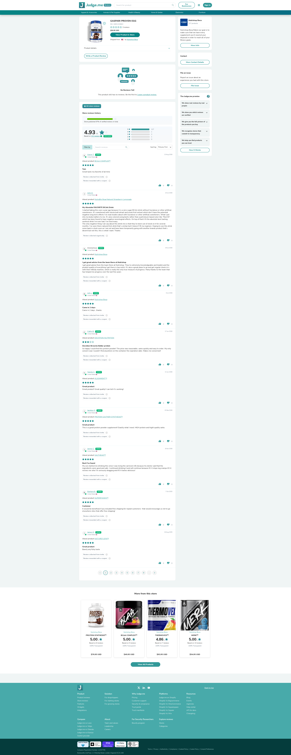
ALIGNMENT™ (101, 378)
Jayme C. (90, 448)
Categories (163, 726)
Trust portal (136, 707)
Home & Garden (157, 12)
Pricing (134, 697)
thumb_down (168, 185)
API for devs (191, 710)
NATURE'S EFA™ (102, 538)
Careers (108, 729)
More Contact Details (195, 62)
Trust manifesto (138, 710)
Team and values (111, 723)
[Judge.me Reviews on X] (138, 687)
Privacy (155, 749)
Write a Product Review (96, 56)
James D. (90, 532)
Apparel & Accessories (89, 12)
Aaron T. (90, 154)
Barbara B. (91, 491)
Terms (150, 749)
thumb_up (159, 185)
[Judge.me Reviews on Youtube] (148, 687)
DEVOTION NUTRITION (104, 338)
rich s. (89, 293)
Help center (191, 707)
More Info (195, 45)
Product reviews (83, 697)
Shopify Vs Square (166, 710)
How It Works (195, 150)
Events (189, 701)
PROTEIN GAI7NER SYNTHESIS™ (109, 417)
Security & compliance (140, 704)
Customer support (139, 701)
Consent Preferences (207, 749)
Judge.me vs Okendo (85, 729)
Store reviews (82, 701)
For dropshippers (111, 697)
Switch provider (83, 736)
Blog (188, 697)
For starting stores (112, 701)
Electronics (179, 12)
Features (80, 704)
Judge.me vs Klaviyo (85, 732)
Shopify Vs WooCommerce (170, 704)
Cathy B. (90, 331)
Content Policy (183, 749)
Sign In (207, 5)
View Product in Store (125, 35)
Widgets (80, 707)
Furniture (202, 12)
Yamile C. (91, 372)
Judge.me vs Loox (84, 723)
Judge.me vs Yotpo (84, 726)
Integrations (82, 710)
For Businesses (186, 5)
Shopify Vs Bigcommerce (169, 701)
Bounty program (138, 723)
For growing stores (112, 704)
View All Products (145, 664)
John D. (90, 193)
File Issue (195, 85)
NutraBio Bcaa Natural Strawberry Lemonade (113, 199)
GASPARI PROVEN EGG (123, 21)
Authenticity (164, 749)
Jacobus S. (91, 410)
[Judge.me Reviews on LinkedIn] (143, 687)
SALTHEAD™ (100, 455)
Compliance (173, 749)
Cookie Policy (194, 749)
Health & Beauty (134, 12)
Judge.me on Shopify (167, 697)
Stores (161, 723)
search (173, 5)
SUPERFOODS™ (101, 498)
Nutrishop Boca (132, 39)
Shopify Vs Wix (165, 713)
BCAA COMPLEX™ (102, 161)
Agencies (190, 704)
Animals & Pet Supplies (111, 12)
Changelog (190, 713)
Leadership (109, 726)
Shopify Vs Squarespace (168, 707)
